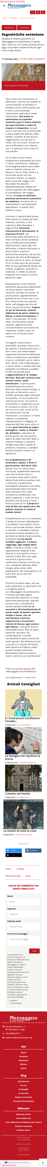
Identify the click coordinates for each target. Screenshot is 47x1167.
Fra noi (23, 1085)
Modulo (26, 1150)
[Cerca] (38, 12)
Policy (20, 1150)
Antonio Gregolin (29, 763)
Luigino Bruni (25, 725)
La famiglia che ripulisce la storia (22, 757)
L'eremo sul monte (17, 793)
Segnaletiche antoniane (27, 18)
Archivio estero (23, 1130)
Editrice (23, 1064)
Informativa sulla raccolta (9, 1165)
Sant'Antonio (9, 27)
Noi (23, 1046)
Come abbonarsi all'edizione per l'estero (23, 1122)
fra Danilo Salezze (24, 835)
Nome (10, 896)
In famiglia (23, 1089)
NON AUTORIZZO (16, 1003)
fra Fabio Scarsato (33, 58)
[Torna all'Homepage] (19, 6)
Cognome (11, 908)
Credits (18, 1144)
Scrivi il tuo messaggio (17, 934)
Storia (23, 1052)
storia (20, 869)
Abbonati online (23, 1114)
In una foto (23, 1093)
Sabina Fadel (24, 797)
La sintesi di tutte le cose (19, 831)
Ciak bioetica (23, 1081)
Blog (23, 1075)
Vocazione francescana (23, 1101)
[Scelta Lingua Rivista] (43, 12)
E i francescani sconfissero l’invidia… (22, 719)
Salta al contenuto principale (12, 1)
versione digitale (22, 668)
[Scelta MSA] (4, 6)
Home (5, 18)
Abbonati (23, 1108)
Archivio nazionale (23, 1126)
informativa (15, 982)
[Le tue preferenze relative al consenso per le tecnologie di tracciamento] (43, 1163)
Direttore (23, 1056)
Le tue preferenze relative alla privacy (17, 1162)
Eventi (23, 1068)
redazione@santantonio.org (18, 1037)
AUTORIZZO (13, 1001)
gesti (28, 876)
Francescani (13, 18)
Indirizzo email (14, 921)
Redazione (23, 1060)
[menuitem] (23, 1057)
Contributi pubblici (23, 1155)
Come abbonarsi (23, 1118)
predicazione (13, 876)
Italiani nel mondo (23, 1097)
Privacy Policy (26, 1144)
